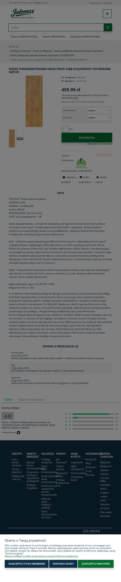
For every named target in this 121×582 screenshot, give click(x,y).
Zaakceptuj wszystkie (96, 563)
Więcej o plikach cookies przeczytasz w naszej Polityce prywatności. (42, 556)
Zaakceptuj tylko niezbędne (26, 563)
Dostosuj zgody (63, 563)
